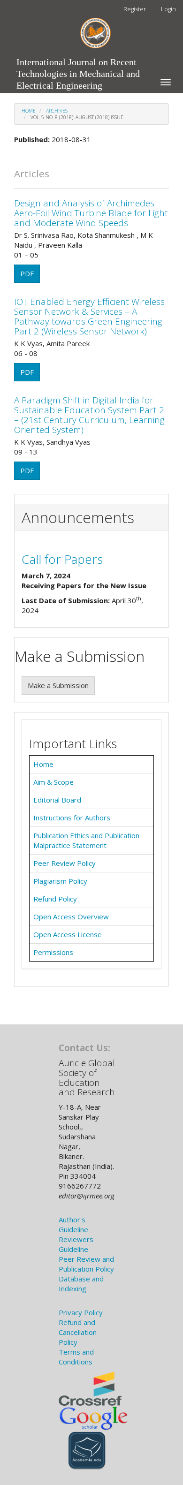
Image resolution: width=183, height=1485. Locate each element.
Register (134, 9)
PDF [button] (27, 273)
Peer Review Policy (64, 863)
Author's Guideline (73, 1224)
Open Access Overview (71, 916)
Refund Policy (55, 898)
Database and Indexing (81, 1283)
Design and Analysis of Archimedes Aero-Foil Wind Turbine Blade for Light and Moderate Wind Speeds (91, 213)
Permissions (53, 952)
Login (168, 9)
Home (29, 110)
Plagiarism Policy (60, 881)
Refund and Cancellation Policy (78, 1332)
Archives (57, 110)
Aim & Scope (53, 782)
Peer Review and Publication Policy (86, 1263)
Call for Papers (62, 559)
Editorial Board (57, 799)
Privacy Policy (81, 1312)
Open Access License (67, 934)
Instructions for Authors (71, 817)
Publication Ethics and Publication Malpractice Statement (86, 840)
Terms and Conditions (76, 1356)
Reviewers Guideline (76, 1244)
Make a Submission (58, 685)
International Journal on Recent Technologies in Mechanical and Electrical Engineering (78, 64)
